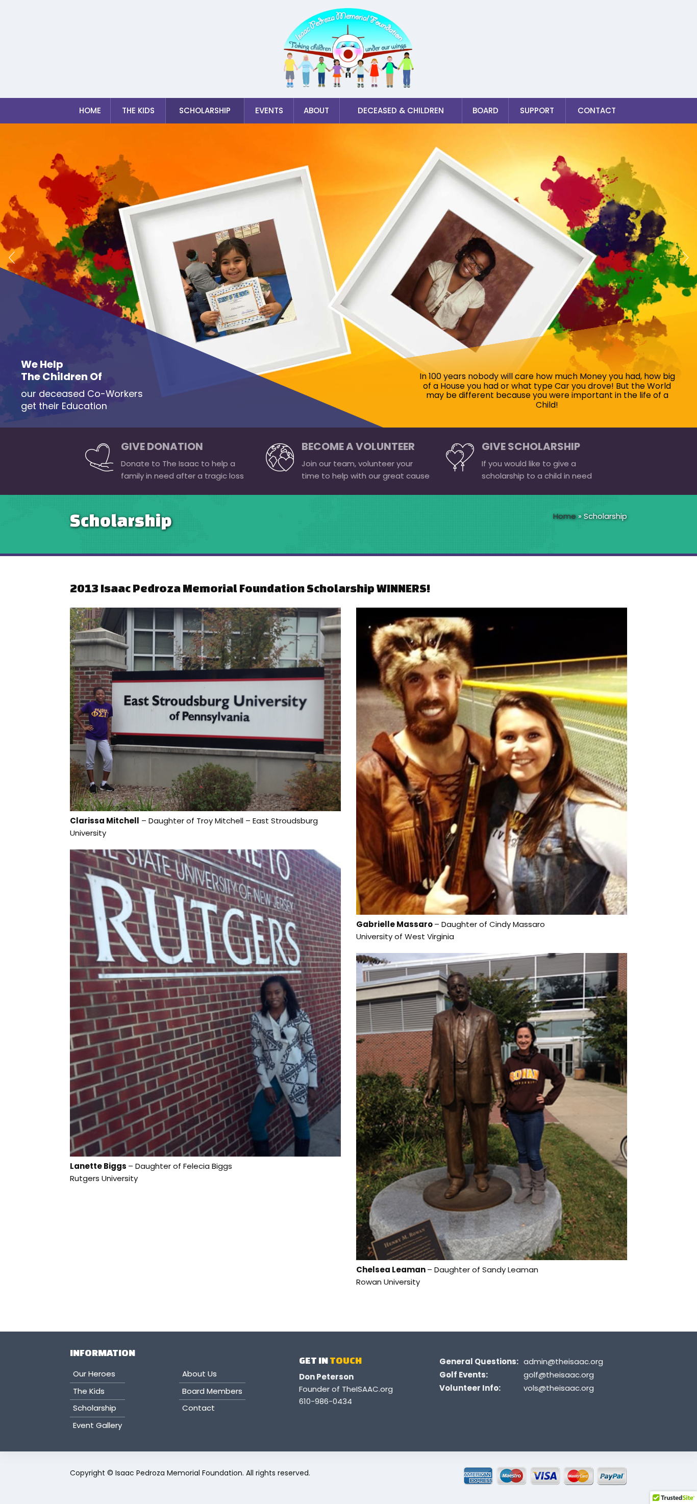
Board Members (212, 1391)
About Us (199, 1374)
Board (485, 110)
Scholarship (205, 110)
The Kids (138, 110)
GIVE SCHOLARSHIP (531, 446)
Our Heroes (94, 1374)
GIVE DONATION (162, 446)
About (316, 110)
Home (90, 110)
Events (269, 110)
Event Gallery (97, 1425)
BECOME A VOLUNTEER (358, 446)
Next (681, 260)
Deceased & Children (401, 110)
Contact (597, 110)
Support (537, 110)
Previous (15, 260)
